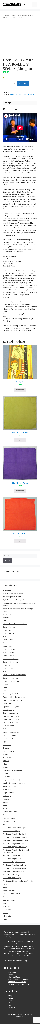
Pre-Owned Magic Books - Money (15, 847)
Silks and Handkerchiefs (12, 894)
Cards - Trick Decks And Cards (27, 94)
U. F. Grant (7, 909)
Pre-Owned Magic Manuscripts (14, 868)
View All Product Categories (18, 984)
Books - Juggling (9, 646)
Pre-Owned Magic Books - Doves (15, 837)
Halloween (7, 757)
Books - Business (9, 633)
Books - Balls (7, 630)
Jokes (5, 764)
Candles (6, 687)
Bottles (5, 684)
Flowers (6, 754)
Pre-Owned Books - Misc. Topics (14, 828)
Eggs (4, 742)
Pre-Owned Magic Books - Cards (14, 834)
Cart (10, 1005)
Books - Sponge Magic (11, 678)
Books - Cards (8, 636)
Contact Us (12, 998)
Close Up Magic (8, 710)
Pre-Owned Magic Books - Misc (14, 843)
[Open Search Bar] (29, 4)
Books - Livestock (9, 652)
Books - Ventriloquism (11, 681)
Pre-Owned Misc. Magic (11, 874)
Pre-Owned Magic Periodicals (14, 871)
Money (5, 805)
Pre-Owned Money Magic (12, 878)
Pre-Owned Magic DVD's (12, 859)
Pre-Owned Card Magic (11, 831)
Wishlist (11, 1000)
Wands (5, 919)
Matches (6, 799)
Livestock (6, 777)
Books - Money (8, 665)
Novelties (6, 808)
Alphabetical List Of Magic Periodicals (17, 600)
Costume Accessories (10, 722)
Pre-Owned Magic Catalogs (13, 855)
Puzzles (5, 884)
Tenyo (5, 903)
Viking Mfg (7, 916)
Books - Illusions (9, 643)
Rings (5, 887)
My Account (12, 1003)
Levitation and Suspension (12, 770)
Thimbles (6, 906)
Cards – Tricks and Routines (18, 979)
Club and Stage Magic (11, 716)
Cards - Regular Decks (11, 694)
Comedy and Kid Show (11, 719)
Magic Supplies (8, 792)
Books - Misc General (10, 662)
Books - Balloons (9, 627)
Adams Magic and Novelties (13, 593)
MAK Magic (7, 796)
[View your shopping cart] (24, 4)
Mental (5, 802)
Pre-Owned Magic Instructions (14, 862)
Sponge (5, 897)
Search (7, 560)
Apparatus (7, 614)
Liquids (5, 773)
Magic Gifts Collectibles (11, 786)
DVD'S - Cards (7, 96)
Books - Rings (8, 668)
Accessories (12, 15)
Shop (10, 996)
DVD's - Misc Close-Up (11, 732)
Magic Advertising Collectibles (14, 783)
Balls (5, 620)
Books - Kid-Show (9, 649)
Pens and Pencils (9, 818)
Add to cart (23, 83)
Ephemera (7, 745)
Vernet (5, 913)
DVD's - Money (8, 738)
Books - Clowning (9, 640)
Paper (5, 815)
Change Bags (7, 703)
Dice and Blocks (8, 726)
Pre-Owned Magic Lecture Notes (15, 865)
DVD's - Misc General (10, 735)
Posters (5, 824)
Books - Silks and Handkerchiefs (14, 675)
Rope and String (9, 890)
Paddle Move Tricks (10, 812)
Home (5, 15)
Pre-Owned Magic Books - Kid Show (16, 840)
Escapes (6, 748)
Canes (5, 691)
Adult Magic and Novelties (12, 597)
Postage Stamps (9, 821)
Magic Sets (7, 789)
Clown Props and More (11, 713)
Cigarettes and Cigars (11, 706)
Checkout (11, 1008)
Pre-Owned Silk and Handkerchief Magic (18, 881)
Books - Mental (8, 656)
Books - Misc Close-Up (11, 659)
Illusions (6, 761)
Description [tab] (9, 103)
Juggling (6, 767)
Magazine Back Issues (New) (13, 780)
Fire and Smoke (8, 751)
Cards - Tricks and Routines (13, 700)
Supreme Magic (9, 900)
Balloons (6, 617)
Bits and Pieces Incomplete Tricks (15, 624)
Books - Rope (7, 671)
